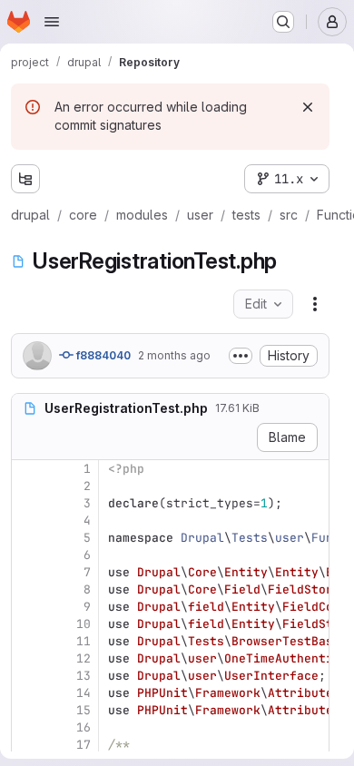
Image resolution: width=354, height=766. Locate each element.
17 (83, 744)
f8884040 (102, 355)
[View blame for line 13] (27, 675)
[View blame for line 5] (27, 537)
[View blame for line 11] (27, 641)
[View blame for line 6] (27, 555)
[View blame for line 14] (27, 693)
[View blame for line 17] (27, 744)
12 (83, 658)
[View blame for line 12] (27, 658)
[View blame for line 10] (27, 624)
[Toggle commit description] (240, 356)
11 (83, 641)
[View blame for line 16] (27, 727)
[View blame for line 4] (27, 520)
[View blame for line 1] (27, 468)
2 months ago (174, 355)
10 (83, 624)
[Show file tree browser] (25, 178)
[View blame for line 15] (27, 710)
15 (83, 710)
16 (83, 727)
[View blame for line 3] (27, 503)
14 (83, 693)
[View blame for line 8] (27, 589)
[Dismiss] (308, 107)
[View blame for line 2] (27, 486)
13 (83, 675)
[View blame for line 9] (27, 606)
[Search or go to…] (283, 22)
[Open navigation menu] (51, 21)
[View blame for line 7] (27, 572)
